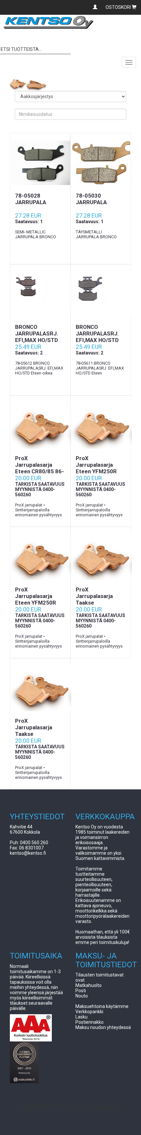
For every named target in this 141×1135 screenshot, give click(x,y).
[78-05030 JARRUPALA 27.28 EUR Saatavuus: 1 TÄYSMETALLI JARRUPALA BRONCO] (101, 162)
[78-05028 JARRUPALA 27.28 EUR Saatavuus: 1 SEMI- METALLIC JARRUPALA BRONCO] (40, 162)
